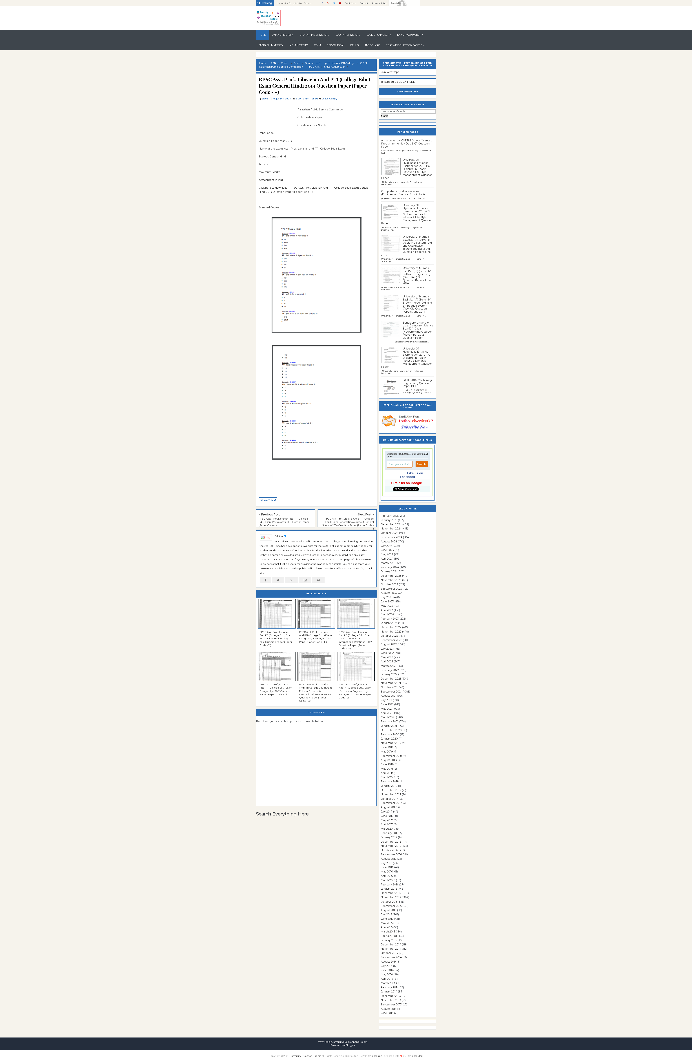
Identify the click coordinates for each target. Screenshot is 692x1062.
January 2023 (389, 623)
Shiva (279, 536)
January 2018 (389, 785)
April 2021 (387, 713)
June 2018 (387, 764)
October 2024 (389, 533)
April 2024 (387, 558)
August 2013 (388, 1008)
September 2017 (391, 803)
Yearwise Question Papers (404, 45)
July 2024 (387, 545)
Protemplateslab (372, 1055)
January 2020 (389, 738)
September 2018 (391, 756)
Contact (364, 3)
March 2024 (388, 563)
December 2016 (391, 841)
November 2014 (391, 948)
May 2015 (386, 923)
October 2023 (389, 584)
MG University (298, 45)
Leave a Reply (329, 98)
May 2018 (387, 768)
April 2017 (387, 824)
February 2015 (389, 936)
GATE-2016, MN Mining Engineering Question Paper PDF (417, 383)
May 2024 (387, 554)
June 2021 (387, 704)
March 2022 (388, 665)
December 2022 (391, 627)
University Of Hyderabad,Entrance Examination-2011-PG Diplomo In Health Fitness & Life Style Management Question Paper (406, 214)
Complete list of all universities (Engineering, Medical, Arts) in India (403, 193)
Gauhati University (348, 34)
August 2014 (389, 961)
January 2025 (389, 520)
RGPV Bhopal (335, 45)
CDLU (317, 45)
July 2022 (386, 648)
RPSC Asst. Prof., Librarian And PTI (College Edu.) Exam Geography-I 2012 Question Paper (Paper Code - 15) (276, 689)
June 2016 (387, 867)
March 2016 (388, 880)
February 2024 (390, 567)
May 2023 (387, 605)
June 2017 (387, 816)
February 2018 (390, 781)
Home (262, 34)
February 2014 (390, 987)
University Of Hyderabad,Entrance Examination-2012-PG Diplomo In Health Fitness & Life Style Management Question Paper (295, 4)
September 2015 (391, 906)
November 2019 (391, 743)
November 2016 (391, 845)
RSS (390, 456)
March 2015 (388, 931)
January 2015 (389, 940)
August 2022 (389, 644)
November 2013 (391, 1000)
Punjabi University (271, 45)
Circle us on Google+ (407, 483)
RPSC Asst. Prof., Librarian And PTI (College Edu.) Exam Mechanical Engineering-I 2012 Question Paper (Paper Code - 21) (355, 691)
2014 (298, 98)
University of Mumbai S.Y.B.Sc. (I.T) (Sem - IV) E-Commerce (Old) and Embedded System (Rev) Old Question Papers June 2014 (417, 304)
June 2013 (387, 1013)
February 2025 (390, 515)
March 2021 (388, 717)
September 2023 (391, 588)
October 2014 (389, 953)
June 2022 (387, 652)
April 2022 (387, 661)
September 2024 (391, 537)
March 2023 (388, 614)
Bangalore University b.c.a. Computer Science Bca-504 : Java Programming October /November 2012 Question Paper (418, 330)
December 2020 (391, 730)
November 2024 (391, 528)
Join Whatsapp (390, 72)
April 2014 (387, 978)
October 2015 (389, 901)
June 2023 (387, 601)
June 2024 (387, 550)
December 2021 (391, 678)
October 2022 (389, 635)
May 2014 (387, 974)
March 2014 (388, 983)
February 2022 (390, 670)
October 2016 (389, 850)
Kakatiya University (410, 34)
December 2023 (391, 575)
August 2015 (388, 910)
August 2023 (389, 593)
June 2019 (387, 747)
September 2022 (391, 640)
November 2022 (391, 631)
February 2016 (389, 884)
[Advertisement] (277, 116)
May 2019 (387, 751)
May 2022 (387, 657)
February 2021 (389, 721)
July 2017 (386, 811)
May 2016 (387, 871)
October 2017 (389, 798)
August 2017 (389, 807)
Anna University (283, 34)
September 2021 (391, 691)
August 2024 (389, 541)
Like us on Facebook (411, 475)
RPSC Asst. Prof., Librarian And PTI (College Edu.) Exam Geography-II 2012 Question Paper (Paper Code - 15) (315, 637)
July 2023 (386, 597)
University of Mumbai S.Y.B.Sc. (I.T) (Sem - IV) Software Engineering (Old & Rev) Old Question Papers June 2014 (417, 275)
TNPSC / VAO (372, 45)
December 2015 (391, 893)
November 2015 (391, 897)
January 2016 (389, 888)
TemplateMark (414, 1055)
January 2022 (389, 674)
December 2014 (391, 944)
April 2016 (387, 876)
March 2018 (388, 777)
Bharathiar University (314, 34)
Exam (315, 98)
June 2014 (387, 970)
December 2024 (391, 524)
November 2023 (391, 580)
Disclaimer (350, 3)
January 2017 (389, 837)
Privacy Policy (379, 3)
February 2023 (390, 618)
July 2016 (386, 863)
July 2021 (386, 700)
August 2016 (388, 858)
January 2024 (389, 571)
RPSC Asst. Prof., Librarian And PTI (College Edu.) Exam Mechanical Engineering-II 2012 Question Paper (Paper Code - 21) (276, 639)
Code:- (306, 98)
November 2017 (391, 794)
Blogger (350, 1045)
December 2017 (391, 790)
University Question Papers (305, 1055)
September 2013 (391, 1004)
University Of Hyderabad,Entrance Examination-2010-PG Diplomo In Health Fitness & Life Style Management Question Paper (406, 357)
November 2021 (391, 683)
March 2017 (388, 828)
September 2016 (391, 854)
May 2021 (387, 708)
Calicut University (379, 34)
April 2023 (387, 610)
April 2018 (387, 773)
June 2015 (387, 918)
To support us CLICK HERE (398, 81)
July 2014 (386, 966)
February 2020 (390, 734)
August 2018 (389, 760)
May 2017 (387, 820)
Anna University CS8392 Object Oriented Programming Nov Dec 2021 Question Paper (406, 143)
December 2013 (391, 996)
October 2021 (389, 687)
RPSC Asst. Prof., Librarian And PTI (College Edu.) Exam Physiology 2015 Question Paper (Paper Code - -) (284, 522)
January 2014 (389, 991)
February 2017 (390, 833)
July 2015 (386, 914)
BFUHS (354, 45)
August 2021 (388, 695)
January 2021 (389, 725)
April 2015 (386, 927)
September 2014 (391, 957)
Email (425, 454)
